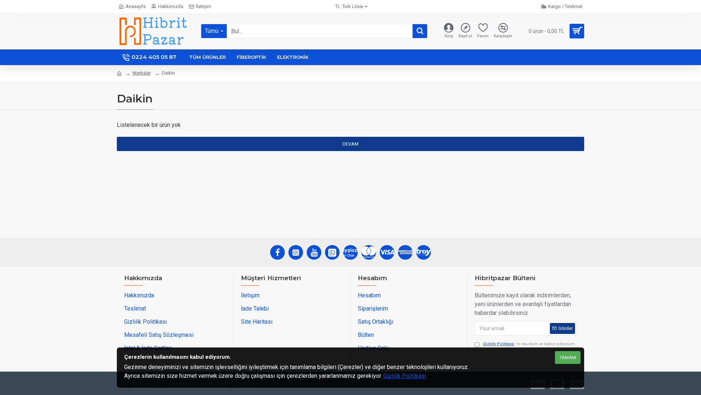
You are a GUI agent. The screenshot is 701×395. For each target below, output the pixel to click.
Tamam (567, 357)
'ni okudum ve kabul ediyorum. (529, 344)
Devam (350, 144)
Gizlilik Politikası (404, 375)
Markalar (142, 73)
